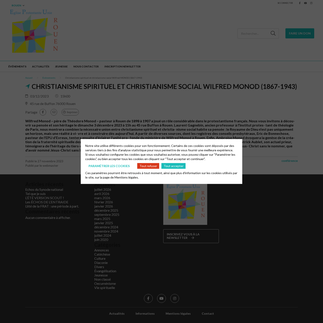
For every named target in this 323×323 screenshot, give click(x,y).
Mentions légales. (126, 177)
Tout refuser (148, 166)
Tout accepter (173, 166)
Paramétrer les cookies (109, 166)
